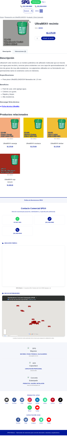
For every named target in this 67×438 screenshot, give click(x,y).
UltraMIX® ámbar (57, 143)
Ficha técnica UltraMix (10, 106)
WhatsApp (36, 2)
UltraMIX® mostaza (33, 143)
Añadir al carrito (48, 38)
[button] (29, 22)
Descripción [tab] (7, 51)
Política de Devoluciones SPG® (33, 200)
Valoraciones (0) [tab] (20, 51)
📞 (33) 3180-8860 (26, 6)
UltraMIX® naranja (10, 143)
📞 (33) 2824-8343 (40, 6)
